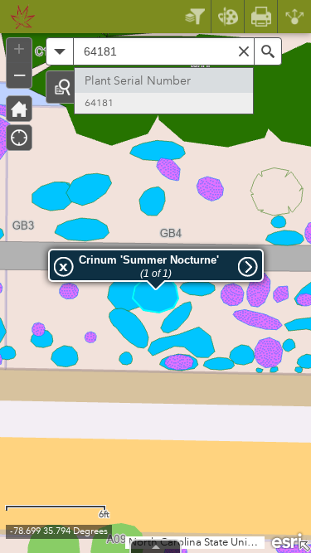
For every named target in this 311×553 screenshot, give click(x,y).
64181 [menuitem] (99, 103)
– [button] (19, 74)
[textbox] (164, 51)
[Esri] (288, 540)
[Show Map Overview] (304, 546)
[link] (18, 16)
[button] (62, 87)
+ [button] (19, 49)
